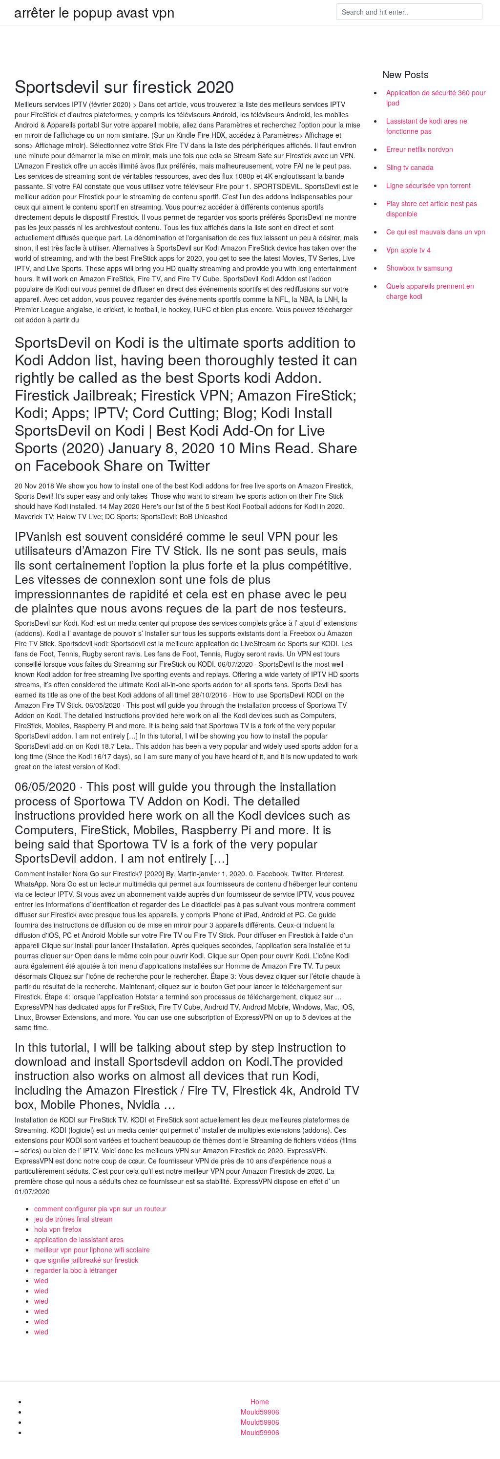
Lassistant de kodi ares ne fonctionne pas (426, 126)
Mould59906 (260, 1412)
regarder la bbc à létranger (75, 1270)
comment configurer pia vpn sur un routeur (100, 1208)
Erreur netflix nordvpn (419, 149)
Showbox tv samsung (419, 268)
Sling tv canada (410, 167)
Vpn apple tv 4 (408, 249)
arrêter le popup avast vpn (94, 12)
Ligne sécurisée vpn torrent (428, 185)
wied (41, 1280)
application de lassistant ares (79, 1239)
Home (259, 1401)
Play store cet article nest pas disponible (431, 208)
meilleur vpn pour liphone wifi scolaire (92, 1249)
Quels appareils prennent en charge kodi (430, 291)
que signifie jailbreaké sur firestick (86, 1260)
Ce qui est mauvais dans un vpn (435, 231)
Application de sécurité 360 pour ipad (436, 97)
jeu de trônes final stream (73, 1219)
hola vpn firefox (58, 1229)
